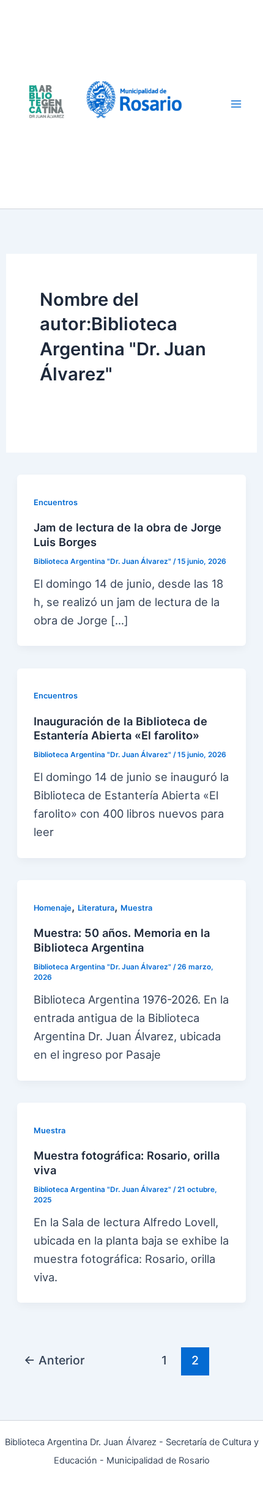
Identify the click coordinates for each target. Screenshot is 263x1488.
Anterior (54, 1360)
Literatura (96, 907)
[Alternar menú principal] (236, 104)
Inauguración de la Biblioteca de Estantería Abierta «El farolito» (120, 728)
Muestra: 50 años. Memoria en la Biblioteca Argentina (122, 940)
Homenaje (53, 907)
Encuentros (56, 502)
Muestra (136, 907)
